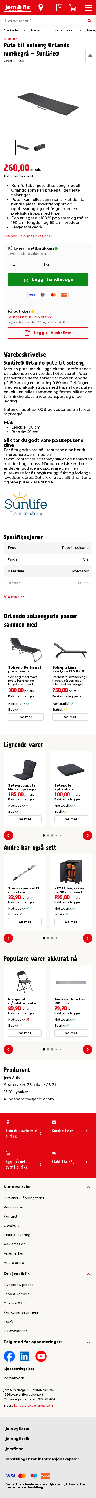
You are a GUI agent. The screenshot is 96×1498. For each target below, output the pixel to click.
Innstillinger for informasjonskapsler (42, 1459)
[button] (44, 835)
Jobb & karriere (17, 1294)
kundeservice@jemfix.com (33, 1405)
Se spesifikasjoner (36, 236)
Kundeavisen (15, 1207)
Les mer (10, 236)
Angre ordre (14, 1263)
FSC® (8, 1322)
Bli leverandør (15, 1331)
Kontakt (10, 1216)
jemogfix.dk (17, 1439)
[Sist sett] (90, 56)
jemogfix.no (17, 1428)
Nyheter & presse (19, 1285)
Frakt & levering (17, 1235)
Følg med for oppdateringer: (33, 1342)
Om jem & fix (17, 1273)
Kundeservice (18, 1187)
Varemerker (14, 1253)
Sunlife (11, 39)
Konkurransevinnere (21, 1312)
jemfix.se (15, 1449)
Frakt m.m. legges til (18, 176)
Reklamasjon (15, 1244)
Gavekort (11, 1226)
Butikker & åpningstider (24, 1198)
